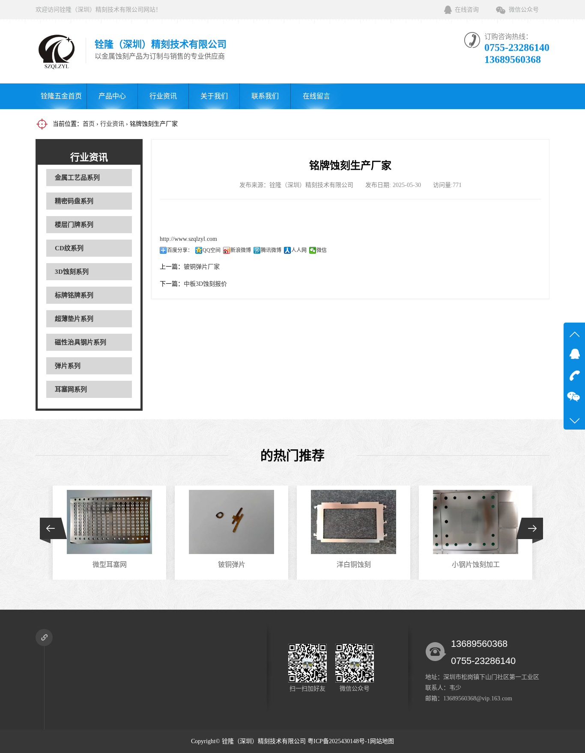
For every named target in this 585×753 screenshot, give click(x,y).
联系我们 (265, 96)
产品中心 (112, 96)
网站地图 (382, 741)
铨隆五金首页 (61, 96)
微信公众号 (524, 9)
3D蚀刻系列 (72, 271)
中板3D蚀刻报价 (205, 284)
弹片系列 (68, 365)
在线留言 (316, 96)
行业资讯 (163, 96)
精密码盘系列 (74, 201)
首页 (89, 124)
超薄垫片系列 (74, 318)
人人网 (299, 250)
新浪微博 (240, 250)
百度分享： (180, 250)
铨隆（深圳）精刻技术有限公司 (264, 741)
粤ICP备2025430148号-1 (338, 741)
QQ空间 (212, 250)
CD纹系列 (69, 248)
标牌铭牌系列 (74, 295)
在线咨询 (467, 9)
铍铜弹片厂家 (202, 267)
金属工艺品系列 (77, 177)
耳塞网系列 (71, 389)
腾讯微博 (271, 250)
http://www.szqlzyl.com (188, 239)
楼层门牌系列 (74, 224)
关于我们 (214, 96)
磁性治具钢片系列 (80, 342)
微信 (321, 250)
